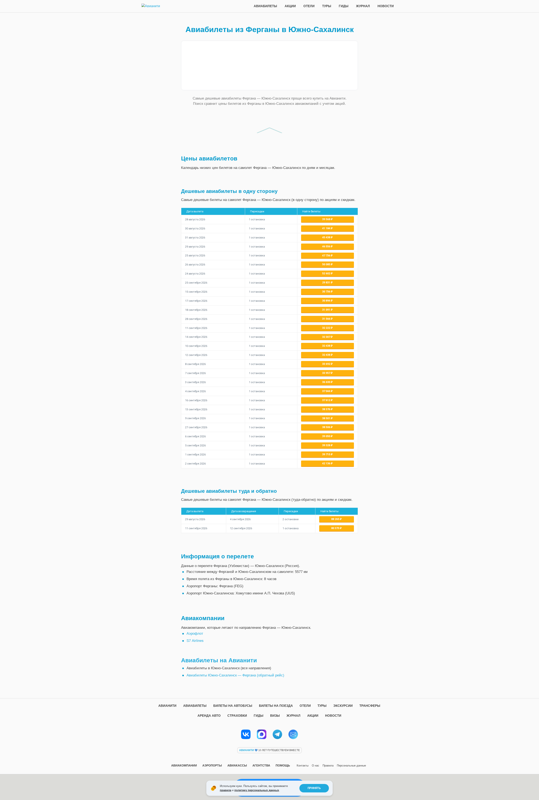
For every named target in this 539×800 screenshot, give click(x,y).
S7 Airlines (195, 641)
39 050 (326, 436)
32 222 (326, 327)
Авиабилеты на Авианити (219, 660)
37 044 (326, 391)
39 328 (326, 445)
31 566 (326, 318)
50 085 (326, 264)
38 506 (326, 427)
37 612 (326, 400)
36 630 (326, 382)
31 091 (326, 309)
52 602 (326, 273)
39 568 (326, 219)
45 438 (326, 237)
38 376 (326, 409)
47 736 (326, 255)
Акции (290, 6)
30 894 (326, 300)
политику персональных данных (256, 790)
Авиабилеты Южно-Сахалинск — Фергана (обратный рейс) (235, 675)
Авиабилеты (265, 6)
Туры (326, 6)
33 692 (326, 363)
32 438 (326, 345)
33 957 (326, 372)
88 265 (335, 519)
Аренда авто (209, 715)
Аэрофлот (195, 634)
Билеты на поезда (276, 705)
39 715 (326, 454)
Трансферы (369, 705)
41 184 (326, 228)
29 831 (326, 282)
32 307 (326, 336)
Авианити (167, 705)
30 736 (326, 291)
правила (225, 790)
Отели (309, 6)
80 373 (335, 528)
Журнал (363, 6)
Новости (386, 6)
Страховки (237, 715)
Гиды (343, 6)
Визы (275, 715)
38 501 (326, 418)
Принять (314, 788)
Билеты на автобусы (232, 705)
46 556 (326, 246)
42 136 (326, 463)
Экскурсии (343, 705)
